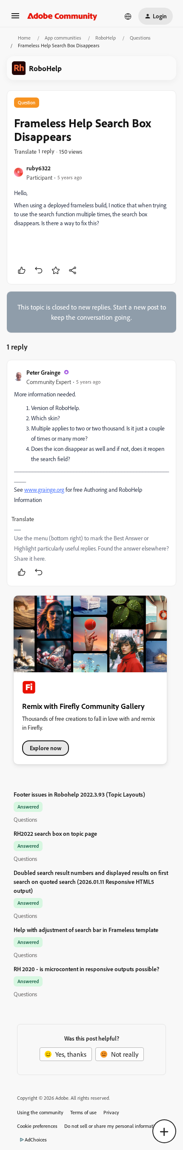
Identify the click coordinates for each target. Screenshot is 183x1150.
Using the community (40, 1112)
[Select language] (128, 16)
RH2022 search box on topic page (55, 833)
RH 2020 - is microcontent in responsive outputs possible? (86, 968)
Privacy (111, 1112)
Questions (140, 37)
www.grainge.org (44, 489)
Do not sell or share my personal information (112, 1126)
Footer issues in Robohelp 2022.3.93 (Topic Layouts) (79, 794)
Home (24, 37)
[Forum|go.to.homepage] (62, 16)
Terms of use (83, 1112)
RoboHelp (105, 37)
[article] (91, 473)
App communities (63, 37)
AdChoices (36, 1139)
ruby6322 (38, 168)
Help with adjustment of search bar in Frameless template (86, 929)
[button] (15, 18)
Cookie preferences (37, 1126)
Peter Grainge (43, 372)
